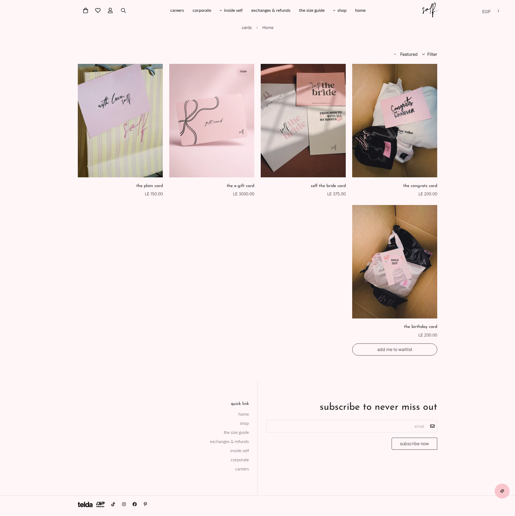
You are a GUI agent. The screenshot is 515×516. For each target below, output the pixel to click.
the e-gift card (240, 186)
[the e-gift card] (211, 120)
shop (342, 10)
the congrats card (420, 186)
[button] (85, 10)
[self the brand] (429, 10)
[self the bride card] (303, 120)
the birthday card (420, 327)
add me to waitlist (394, 349)
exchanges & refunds (270, 10)
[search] (123, 10)
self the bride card (328, 186)
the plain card (149, 186)
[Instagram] (124, 504)
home (360, 10)
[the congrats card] (394, 120)
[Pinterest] (145, 504)
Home (268, 27)
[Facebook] (135, 504)
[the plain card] (120, 120)
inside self (233, 10)
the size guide (312, 10)
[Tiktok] (113, 504)
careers (177, 10)
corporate (202, 10)
